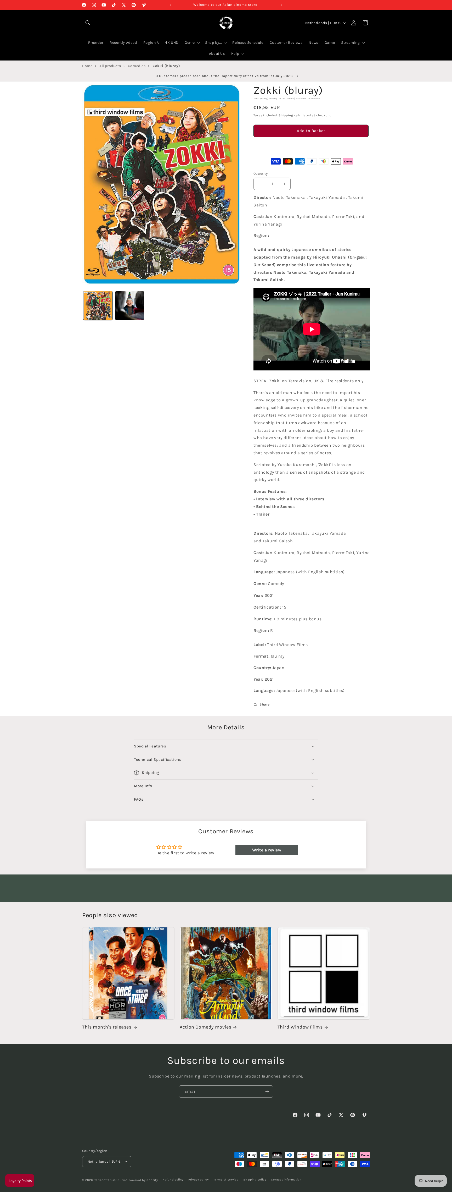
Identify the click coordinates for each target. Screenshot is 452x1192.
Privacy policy (198, 1179)
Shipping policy (254, 1179)
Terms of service (225, 1179)
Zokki (275, 380)
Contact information (286, 1179)
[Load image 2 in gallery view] (129, 305)
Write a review (266, 849)
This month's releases (107, 1027)
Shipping (286, 115)
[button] (311, 146)
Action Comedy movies (205, 1027)
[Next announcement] (281, 5)
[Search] (88, 23)
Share (264, 704)
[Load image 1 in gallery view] (97, 305)
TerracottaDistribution (111, 1180)
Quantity (260, 174)
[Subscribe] (267, 1091)
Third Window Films (300, 1027)
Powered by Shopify (143, 1180)
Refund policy (173, 1179)
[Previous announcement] (170, 5)
